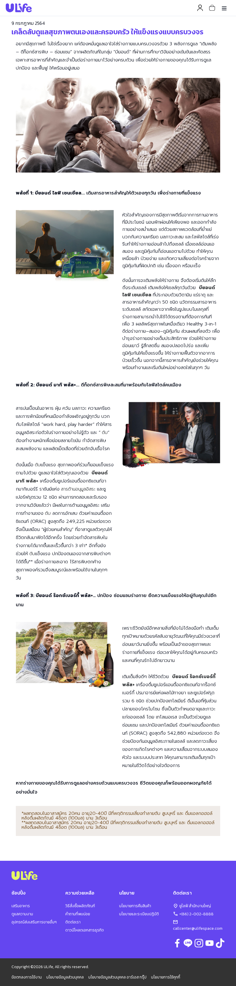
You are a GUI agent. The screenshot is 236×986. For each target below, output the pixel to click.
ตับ (105, 432)
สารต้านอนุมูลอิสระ (78, 489)
